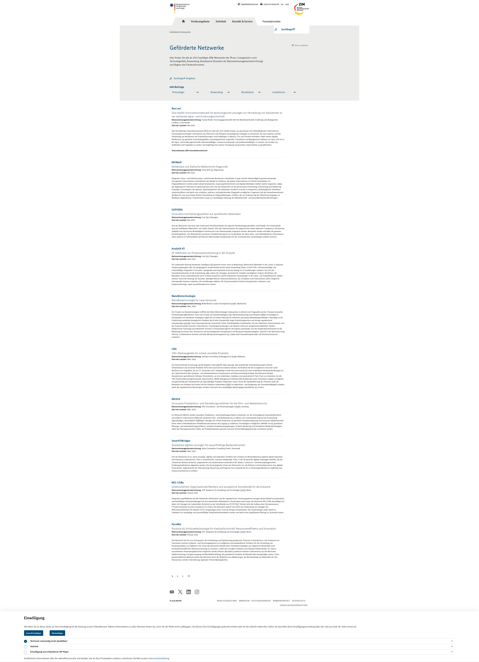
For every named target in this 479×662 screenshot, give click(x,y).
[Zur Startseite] (184, 21)
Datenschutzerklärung (159, 658)
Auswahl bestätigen (33, 633)
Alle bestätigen (57, 633)
